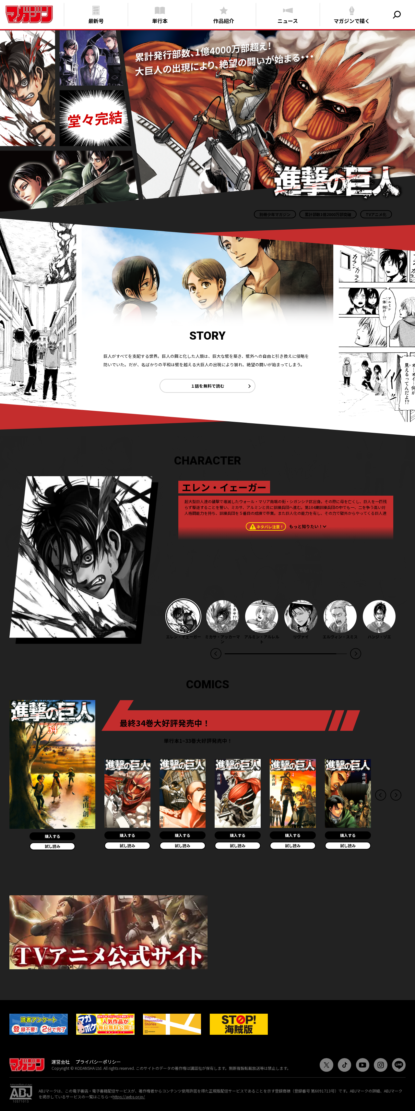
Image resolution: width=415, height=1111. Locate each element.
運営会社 (61, 1061)
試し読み (52, 846)
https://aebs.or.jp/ (129, 1096)
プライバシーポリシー (98, 1061)
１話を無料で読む (207, 386)
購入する (52, 836)
